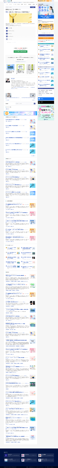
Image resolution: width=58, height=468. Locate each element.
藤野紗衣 (26, 119)
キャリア (7, 424)
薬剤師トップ (5, 2)
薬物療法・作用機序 (14, 281)
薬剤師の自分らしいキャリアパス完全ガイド (14, 417)
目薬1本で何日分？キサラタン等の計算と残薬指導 (15, 275)
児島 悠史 (27, 184)
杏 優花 (23, 125)
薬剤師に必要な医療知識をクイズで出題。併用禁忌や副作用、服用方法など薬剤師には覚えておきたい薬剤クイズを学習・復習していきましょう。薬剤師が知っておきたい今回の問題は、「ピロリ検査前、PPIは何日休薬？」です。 (17, 172)
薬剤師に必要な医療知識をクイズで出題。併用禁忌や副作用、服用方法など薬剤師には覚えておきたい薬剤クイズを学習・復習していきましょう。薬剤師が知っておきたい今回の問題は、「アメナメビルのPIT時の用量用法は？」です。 (17, 179)
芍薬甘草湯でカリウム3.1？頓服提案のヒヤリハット (15, 366)
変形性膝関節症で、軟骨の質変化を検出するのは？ (15, 237)
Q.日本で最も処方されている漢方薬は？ (13, 119)
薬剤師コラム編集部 (12, 213)
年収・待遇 (11, 329)
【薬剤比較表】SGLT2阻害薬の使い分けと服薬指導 (15, 436)
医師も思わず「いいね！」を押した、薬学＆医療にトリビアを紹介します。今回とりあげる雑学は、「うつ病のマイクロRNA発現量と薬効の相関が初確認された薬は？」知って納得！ (17, 224)
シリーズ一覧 (14, 4)
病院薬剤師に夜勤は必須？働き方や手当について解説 (15, 323)
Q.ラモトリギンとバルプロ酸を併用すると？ (14, 143)
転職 (14, 329)
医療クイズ (25, 4)
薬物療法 (51, 93)
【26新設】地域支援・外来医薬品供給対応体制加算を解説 (16, 340)
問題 (7, 12)
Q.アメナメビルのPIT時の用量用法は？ (13, 177)
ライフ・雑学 (8, 209)
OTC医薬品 (17, 290)
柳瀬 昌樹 (25, 375)
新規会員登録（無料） (20, 59)
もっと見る (32, 155)
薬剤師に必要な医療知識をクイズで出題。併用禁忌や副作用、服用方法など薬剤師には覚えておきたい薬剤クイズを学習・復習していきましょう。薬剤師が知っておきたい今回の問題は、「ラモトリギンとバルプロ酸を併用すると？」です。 (17, 187)
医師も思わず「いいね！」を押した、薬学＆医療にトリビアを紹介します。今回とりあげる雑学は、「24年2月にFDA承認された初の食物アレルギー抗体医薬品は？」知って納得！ (17, 215)
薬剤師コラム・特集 (10, 2)
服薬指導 (34, 4)
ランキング (10, 4)
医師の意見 (50, 90)
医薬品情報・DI (8, 281)
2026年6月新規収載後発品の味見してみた (13, 383)
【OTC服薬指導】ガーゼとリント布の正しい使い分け (15, 284)
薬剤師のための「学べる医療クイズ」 (18, 2)
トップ (7, 4)
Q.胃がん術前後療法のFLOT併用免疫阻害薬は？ (14, 137)
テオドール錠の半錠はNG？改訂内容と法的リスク (15, 408)
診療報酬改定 (29, 4)
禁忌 (39, 90)
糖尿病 (12, 363)
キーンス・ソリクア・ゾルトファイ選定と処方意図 (15, 357)
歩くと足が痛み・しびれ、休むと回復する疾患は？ (15, 229)
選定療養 (22, 4)
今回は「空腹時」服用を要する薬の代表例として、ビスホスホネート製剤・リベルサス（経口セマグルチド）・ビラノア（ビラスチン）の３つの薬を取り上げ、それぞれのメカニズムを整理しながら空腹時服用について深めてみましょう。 (17, 304)
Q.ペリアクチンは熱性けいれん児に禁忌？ (13, 131)
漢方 (6, 121)
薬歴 (36, 4)
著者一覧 (19, 4)
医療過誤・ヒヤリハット (24, 281)
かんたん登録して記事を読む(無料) (20, 51)
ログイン (46, 35)
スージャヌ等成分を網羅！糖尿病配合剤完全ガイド (15, 392)
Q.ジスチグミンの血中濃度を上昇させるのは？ (14, 149)
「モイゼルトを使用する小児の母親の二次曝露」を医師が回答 (17, 309)
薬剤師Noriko (10, 285)
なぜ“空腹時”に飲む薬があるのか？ (12, 301)
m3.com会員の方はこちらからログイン (20, 61)
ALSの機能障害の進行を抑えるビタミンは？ (14, 204)
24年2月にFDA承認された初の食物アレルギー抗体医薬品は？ (17, 212)
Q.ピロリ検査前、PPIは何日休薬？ (12, 125)
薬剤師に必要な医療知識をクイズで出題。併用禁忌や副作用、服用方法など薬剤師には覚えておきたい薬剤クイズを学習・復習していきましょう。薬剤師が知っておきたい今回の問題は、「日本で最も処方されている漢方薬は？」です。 (17, 164)
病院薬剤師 (7, 329)
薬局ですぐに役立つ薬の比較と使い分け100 (20, 87)
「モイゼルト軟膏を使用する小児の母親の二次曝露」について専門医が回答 (16, 311)
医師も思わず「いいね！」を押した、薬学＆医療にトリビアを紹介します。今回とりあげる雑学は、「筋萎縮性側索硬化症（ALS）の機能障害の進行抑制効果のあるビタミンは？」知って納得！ (17, 207)
